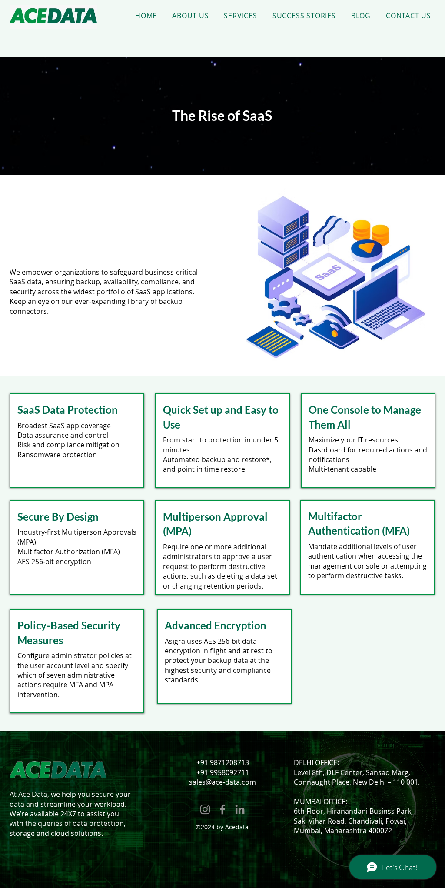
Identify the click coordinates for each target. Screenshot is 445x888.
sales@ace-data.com (222, 782)
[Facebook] (222, 809)
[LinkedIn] (239, 809)
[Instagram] (205, 809)
